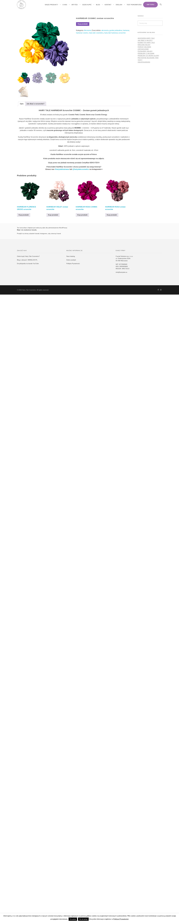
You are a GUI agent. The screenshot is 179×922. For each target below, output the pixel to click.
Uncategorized (144, 62)
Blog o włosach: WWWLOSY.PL (27, 260)
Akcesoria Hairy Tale (146, 38)
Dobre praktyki (71, 260)
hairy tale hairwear (111, 33)
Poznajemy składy (145, 51)
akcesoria (105, 30)
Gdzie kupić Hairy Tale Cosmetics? (28, 256)
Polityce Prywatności (121, 919)
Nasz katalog (70, 256)
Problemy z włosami (146, 53)
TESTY (140, 60)
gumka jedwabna (115, 30)
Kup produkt (83, 24)
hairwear (126, 30)
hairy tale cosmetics (96, 33)
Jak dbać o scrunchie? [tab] (35, 104)
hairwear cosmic (82, 33)
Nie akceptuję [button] (83, 919)
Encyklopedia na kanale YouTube (28, 263)
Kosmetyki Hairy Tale (146, 42)
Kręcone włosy (144, 45)
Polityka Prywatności (73, 263)
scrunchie (122, 33)
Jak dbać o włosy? (145, 40)
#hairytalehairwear (62, 169)
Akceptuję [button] (73, 919)
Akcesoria (87, 30)
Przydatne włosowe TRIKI (148, 58)
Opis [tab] (22, 104)
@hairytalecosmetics (81, 169)
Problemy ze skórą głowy (148, 55)
